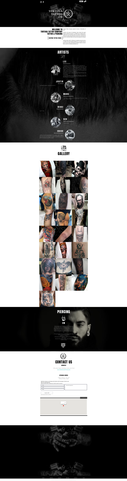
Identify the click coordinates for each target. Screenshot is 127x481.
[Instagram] (41, 2)
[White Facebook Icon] (43, 2)
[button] (85, 1)
